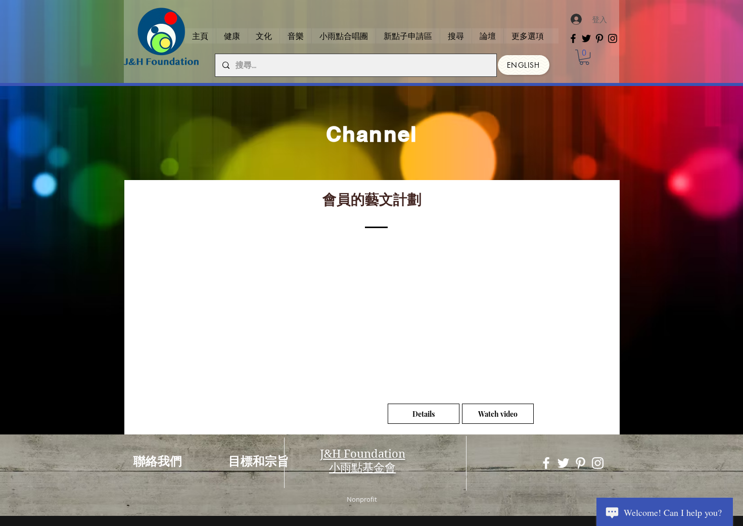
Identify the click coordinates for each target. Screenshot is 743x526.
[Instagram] (613, 38)
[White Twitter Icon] (563, 463)
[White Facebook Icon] (546, 463)
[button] (584, 57)
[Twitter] (586, 38)
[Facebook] (573, 38)
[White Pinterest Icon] (580, 463)
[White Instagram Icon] (598, 463)
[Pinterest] (599, 38)
